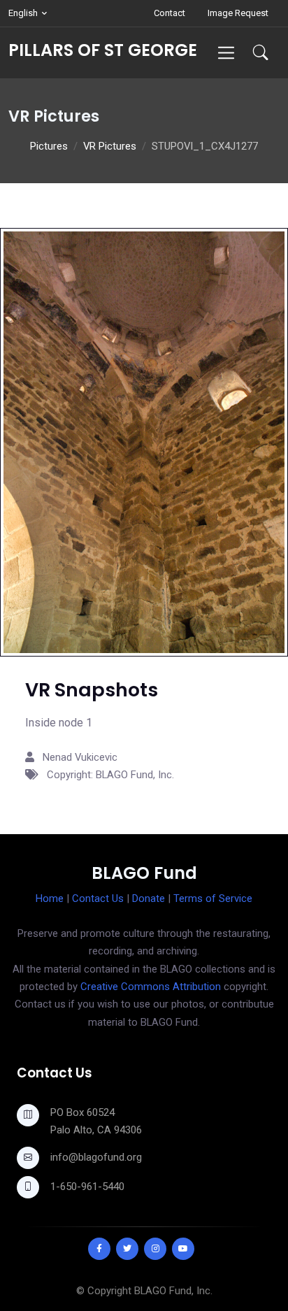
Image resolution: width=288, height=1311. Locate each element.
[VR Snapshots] (144, 442)
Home (50, 898)
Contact (169, 13)
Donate (148, 898)
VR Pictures (109, 146)
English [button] (23, 13)
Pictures (49, 146)
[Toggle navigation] (226, 53)
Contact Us (98, 898)
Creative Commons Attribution (150, 986)
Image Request (238, 13)
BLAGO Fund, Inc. (173, 1290)
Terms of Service (212, 898)
